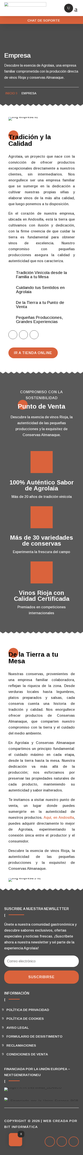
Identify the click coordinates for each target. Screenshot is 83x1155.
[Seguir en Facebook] (12, 334)
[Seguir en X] (23, 334)
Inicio (10, 93)
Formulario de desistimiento (34, 1036)
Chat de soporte (43, 20)
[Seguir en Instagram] (34, 334)
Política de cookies (25, 1018)
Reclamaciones (21, 1045)
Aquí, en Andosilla (59, 817)
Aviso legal (17, 1027)
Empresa (29, 93)
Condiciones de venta (27, 1054)
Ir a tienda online (33, 353)
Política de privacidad (27, 1010)
